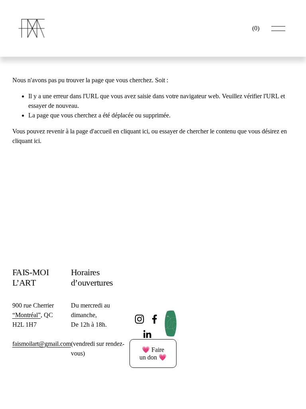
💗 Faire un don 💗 (153, 353)
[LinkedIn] (147, 334)
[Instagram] (139, 319)
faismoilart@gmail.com (41, 343)
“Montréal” (26, 315)
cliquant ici (134, 131)
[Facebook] (154, 319)
